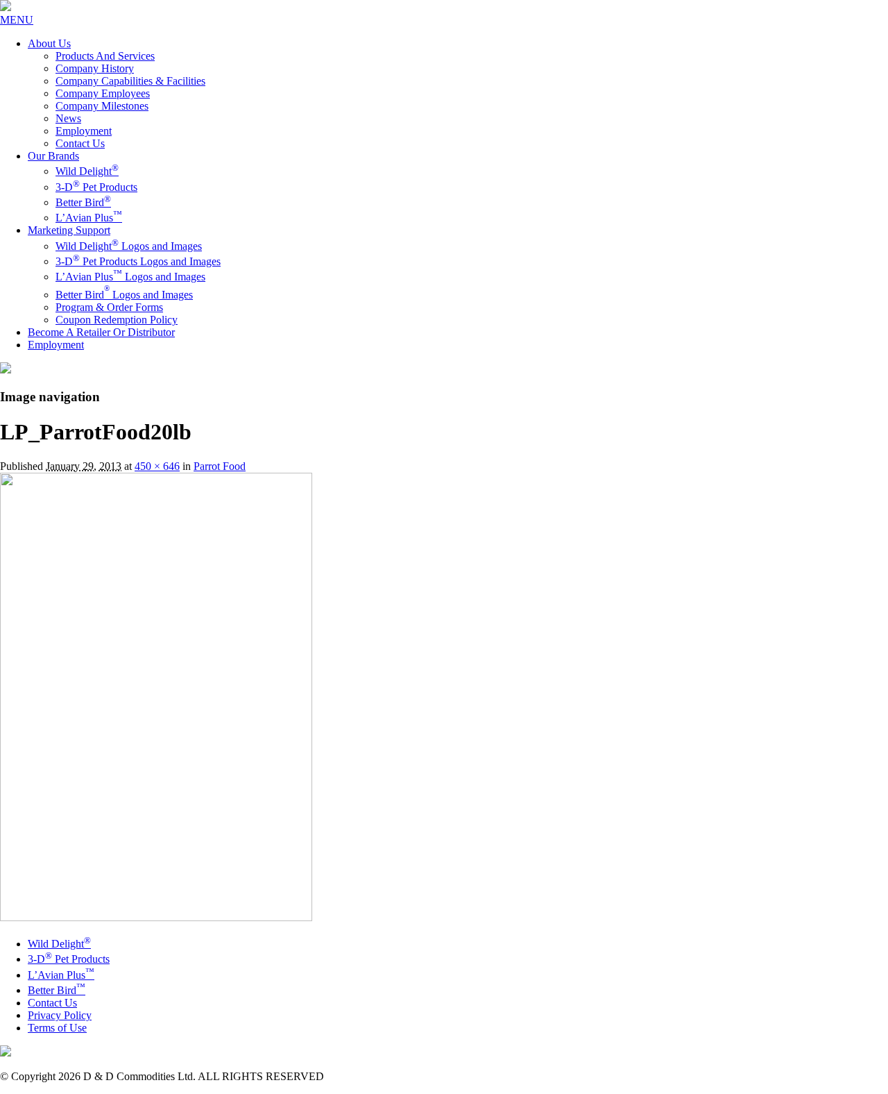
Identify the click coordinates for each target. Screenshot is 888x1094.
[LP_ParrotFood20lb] (156, 917)
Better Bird (83, 202)
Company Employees (103, 93)
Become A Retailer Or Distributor (101, 332)
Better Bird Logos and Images (124, 295)
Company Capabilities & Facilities (130, 81)
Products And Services (105, 56)
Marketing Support (69, 230)
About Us (49, 43)
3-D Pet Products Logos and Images (138, 261)
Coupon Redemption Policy (117, 320)
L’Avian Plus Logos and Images (130, 277)
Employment (84, 131)
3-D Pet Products (96, 187)
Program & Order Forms (109, 307)
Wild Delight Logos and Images (129, 246)
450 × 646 (157, 466)
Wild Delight (87, 171)
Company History (95, 68)
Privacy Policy (60, 1015)
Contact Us (80, 143)
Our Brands (53, 156)
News (68, 118)
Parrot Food (220, 466)
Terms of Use (57, 1028)
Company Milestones (102, 106)
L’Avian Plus (89, 218)
